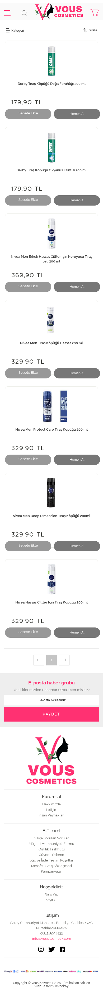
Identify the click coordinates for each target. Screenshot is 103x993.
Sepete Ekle (28, 113)
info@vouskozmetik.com (51, 939)
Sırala (93, 30)
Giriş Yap (51, 894)
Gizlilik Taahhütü (52, 849)
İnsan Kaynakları (51, 815)
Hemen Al (77, 114)
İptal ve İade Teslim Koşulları (51, 860)
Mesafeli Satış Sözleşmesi (51, 866)
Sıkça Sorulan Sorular (51, 838)
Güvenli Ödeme (51, 855)
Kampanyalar (51, 871)
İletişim (51, 810)
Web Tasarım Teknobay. (51, 986)
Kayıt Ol (51, 900)
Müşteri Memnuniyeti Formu (51, 844)
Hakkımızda (51, 804)
